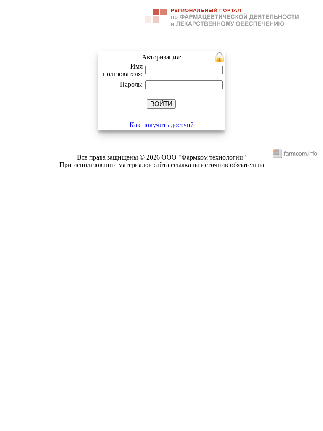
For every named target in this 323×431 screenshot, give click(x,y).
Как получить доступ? (161, 124)
